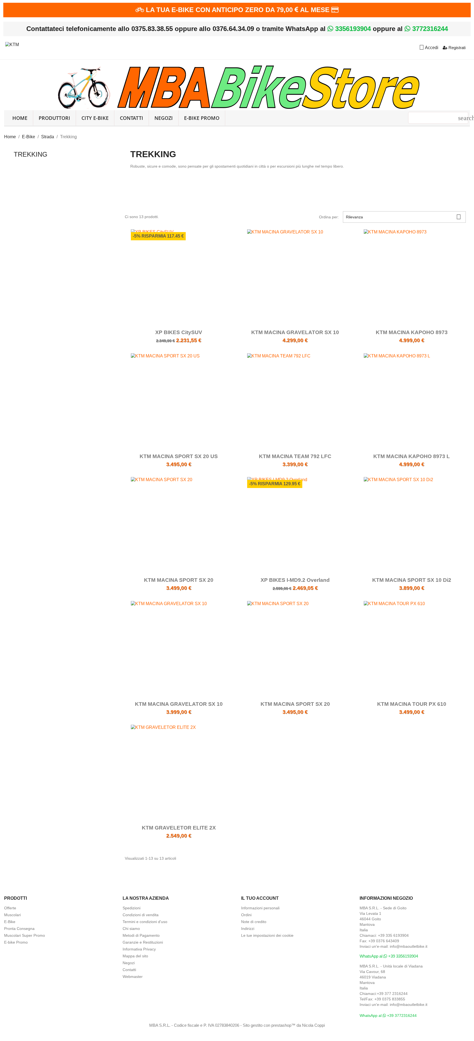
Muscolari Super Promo (24, 935)
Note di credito (253, 921)
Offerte (10, 908)
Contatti (131, 118)
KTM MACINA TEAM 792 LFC (295, 456)
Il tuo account (260, 898)
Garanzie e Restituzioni (143, 942)
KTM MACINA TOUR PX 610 (411, 704)
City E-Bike (95, 118)
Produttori (54, 118)
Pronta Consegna (19, 928)
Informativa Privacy (139, 949)
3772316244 (429, 28)
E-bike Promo (16, 942)
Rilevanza (403, 217)
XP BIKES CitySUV (178, 332)
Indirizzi (247, 928)
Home (19, 118)
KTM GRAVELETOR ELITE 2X (179, 828)
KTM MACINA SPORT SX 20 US (179, 456)
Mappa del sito (135, 956)
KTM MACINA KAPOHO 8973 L (411, 456)
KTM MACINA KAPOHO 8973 (412, 332)
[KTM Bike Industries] (12, 43)
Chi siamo (131, 928)
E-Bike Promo (201, 118)
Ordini (246, 915)
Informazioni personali (260, 908)
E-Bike (9, 921)
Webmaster (133, 976)
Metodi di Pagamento (141, 935)
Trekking (30, 154)
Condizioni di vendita (141, 915)
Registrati (456, 47)
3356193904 (352, 28)
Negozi (163, 118)
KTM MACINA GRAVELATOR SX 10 (295, 332)
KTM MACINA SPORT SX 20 (178, 580)
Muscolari (12, 915)
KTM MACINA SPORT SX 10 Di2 (411, 580)
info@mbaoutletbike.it (408, 946)
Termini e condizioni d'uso (145, 921)
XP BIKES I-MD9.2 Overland (295, 580)
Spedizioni (131, 908)
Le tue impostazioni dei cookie (267, 935)
